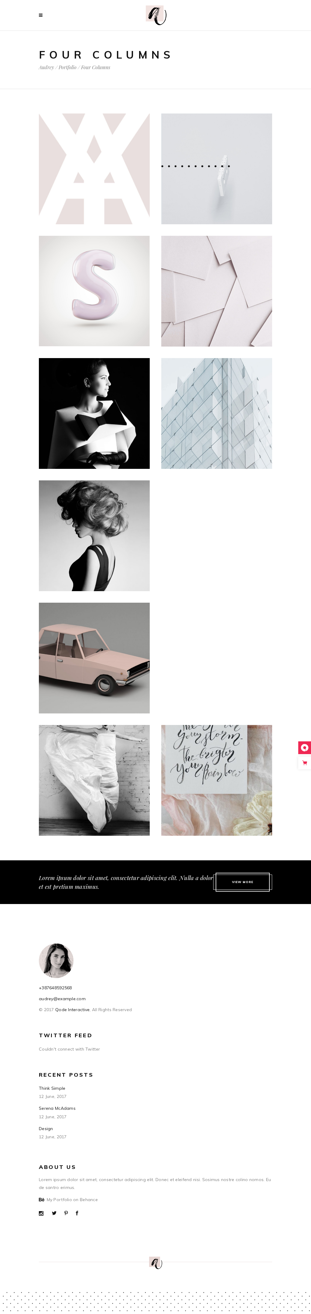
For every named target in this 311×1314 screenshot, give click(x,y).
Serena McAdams (57, 1108)
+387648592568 (55, 988)
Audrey (46, 67)
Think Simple (52, 1088)
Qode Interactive (72, 1009)
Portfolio (68, 67)
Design (46, 1128)
